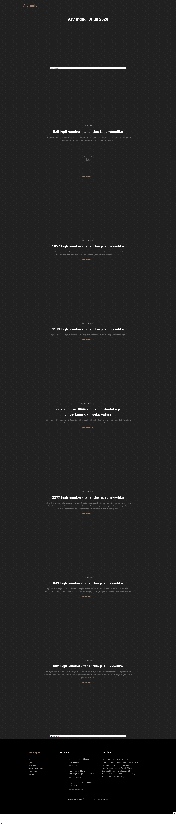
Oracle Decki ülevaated (36, 769)
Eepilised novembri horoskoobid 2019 (116, 771)
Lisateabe (87, 176)
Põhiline (81, 14)
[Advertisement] (88, 52)
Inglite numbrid (90, 403)
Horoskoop (32, 760)
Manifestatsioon (34, 774)
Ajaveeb (31, 763)
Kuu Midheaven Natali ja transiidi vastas (117, 768)
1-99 (76, 765)
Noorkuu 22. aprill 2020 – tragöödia (115, 777)
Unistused (32, 766)
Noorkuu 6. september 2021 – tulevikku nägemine (120, 774)
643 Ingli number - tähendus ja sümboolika (88, 583)
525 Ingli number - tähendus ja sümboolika (88, 132)
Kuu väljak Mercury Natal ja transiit (115, 759)
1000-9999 (89, 240)
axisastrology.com (103, 799)
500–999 (90, 126)
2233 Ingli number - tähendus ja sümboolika (88, 497)
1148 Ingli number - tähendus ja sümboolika (88, 329)
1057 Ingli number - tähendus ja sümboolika (88, 246)
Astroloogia (32, 771)
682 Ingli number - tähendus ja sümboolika (88, 666)
